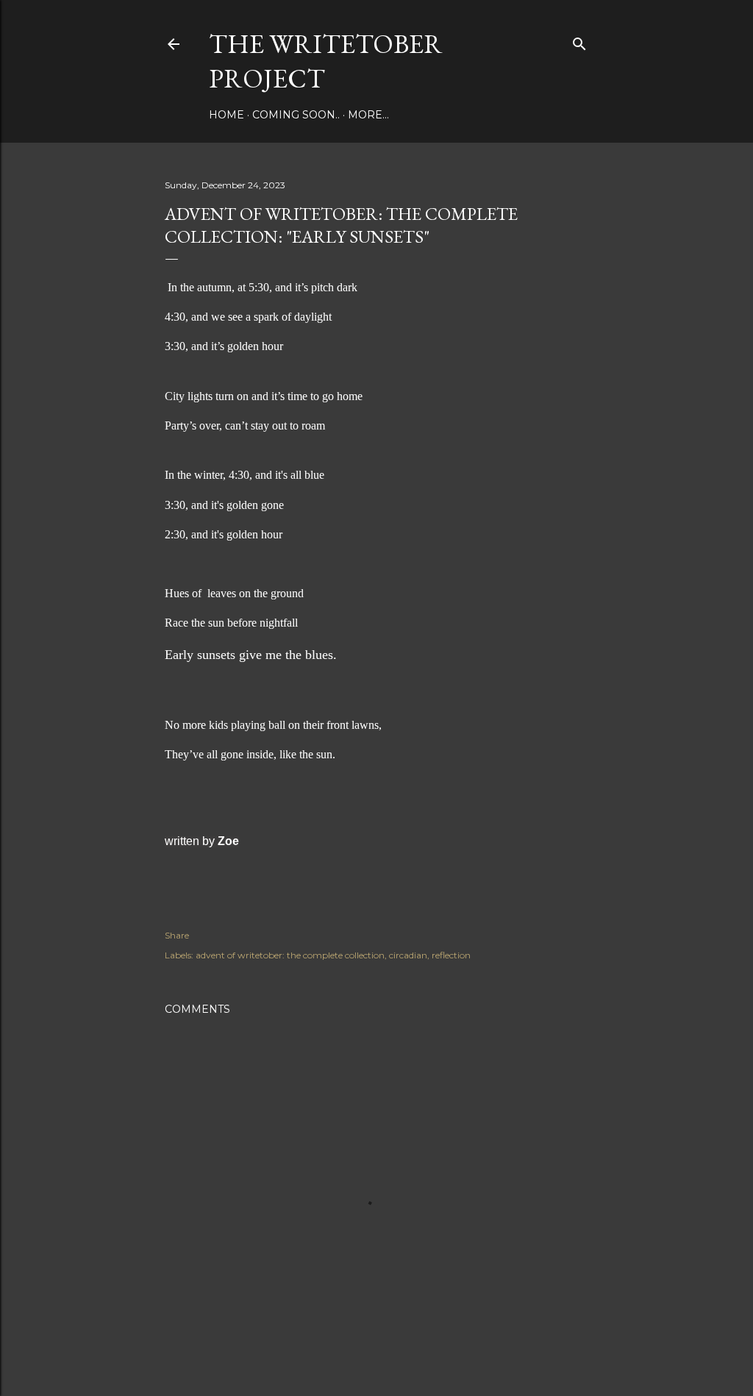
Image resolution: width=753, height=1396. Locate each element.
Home (226, 114)
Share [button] (177, 935)
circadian (408, 955)
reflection (451, 955)
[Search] (579, 40)
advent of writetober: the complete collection (290, 955)
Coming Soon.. (296, 114)
